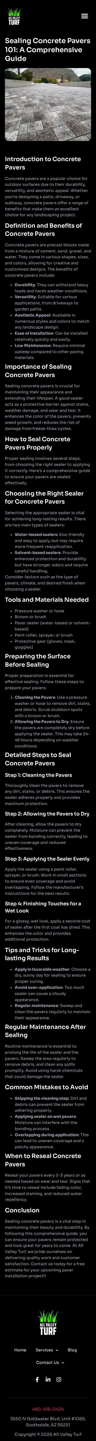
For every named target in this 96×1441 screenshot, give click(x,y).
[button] (84, 15)
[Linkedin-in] (48, 1379)
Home (20, 1350)
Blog (72, 1350)
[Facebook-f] (37, 1379)
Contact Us (47, 1362)
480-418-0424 (48, 1409)
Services (44, 1350)
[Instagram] (59, 1379)
